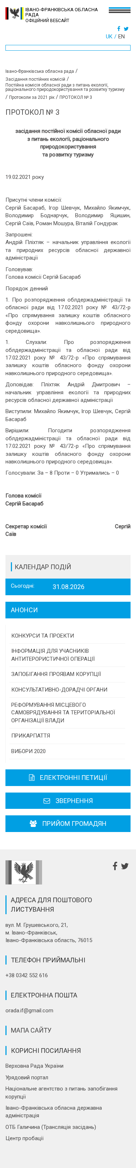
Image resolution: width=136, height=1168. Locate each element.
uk (109, 36)
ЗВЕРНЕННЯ (74, 800)
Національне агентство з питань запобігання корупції (61, 1092)
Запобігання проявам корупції (56, 674)
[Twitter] (127, 29)
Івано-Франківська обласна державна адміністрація (53, 1112)
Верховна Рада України (34, 1066)
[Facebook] (119, 29)
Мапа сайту (31, 1030)
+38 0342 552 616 (26, 975)
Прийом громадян (74, 823)
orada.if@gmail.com (29, 1010)
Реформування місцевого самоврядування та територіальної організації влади (63, 713)
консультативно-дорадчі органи (59, 689)
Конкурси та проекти (42, 636)
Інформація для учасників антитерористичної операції (53, 655)
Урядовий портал (26, 1077)
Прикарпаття (30, 735)
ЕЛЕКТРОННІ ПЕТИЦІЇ (73, 777)
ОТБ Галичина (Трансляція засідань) (50, 1127)
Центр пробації (24, 1138)
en (121, 36)
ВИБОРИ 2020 (28, 751)
